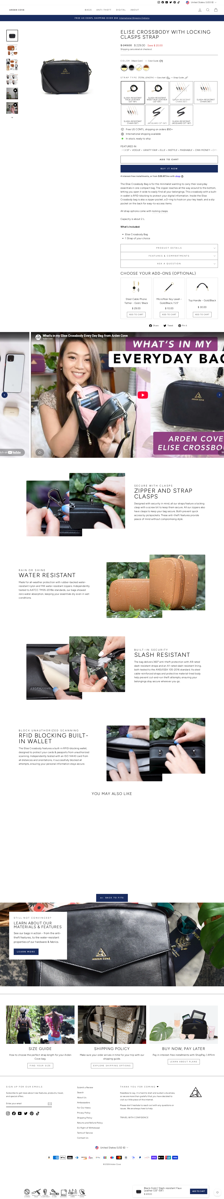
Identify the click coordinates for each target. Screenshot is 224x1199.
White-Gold (139, 68)
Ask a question (169, 263)
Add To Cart (136, 314)
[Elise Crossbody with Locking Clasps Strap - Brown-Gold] (37, 868)
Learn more (26, 951)
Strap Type (152, 77)
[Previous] (5, 395)
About (135, 10)
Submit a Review (85, 1087)
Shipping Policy (84, 1117)
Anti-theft (104, 10)
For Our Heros (84, 1107)
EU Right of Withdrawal (88, 1128)
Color (140, 61)
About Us (81, 1097)
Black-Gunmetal (131, 68)
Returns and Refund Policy (90, 1123)
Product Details (169, 248)
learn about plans (183, 1062)
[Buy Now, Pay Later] (183, 1025)
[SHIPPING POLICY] (112, 1025)
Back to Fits (114, 898)
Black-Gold (124, 68)
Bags (88, 10)
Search (80, 1092)
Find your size (40, 1066)
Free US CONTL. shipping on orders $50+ (149, 129)
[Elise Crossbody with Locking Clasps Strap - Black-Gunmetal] (29, 868)
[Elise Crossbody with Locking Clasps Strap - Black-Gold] (25, 868)
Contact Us (82, 1138)
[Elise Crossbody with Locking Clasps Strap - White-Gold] (33, 868)
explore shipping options (112, 1066)
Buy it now (169, 168)
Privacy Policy (84, 1112)
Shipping (125, 49)
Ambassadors (83, 1102)
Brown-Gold (146, 68)
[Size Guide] (40, 1025)
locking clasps (160, 211)
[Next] (219, 395)
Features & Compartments (169, 256)
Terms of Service (85, 1133)
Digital (121, 10)
